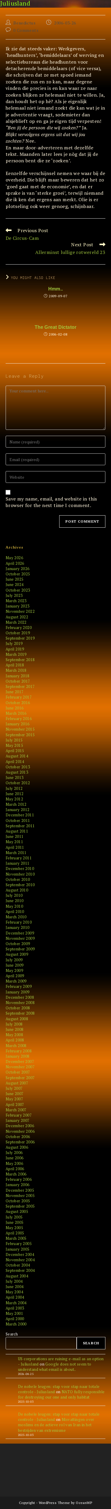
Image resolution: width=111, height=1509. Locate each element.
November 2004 (20, 1259)
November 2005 (20, 1195)
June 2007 (15, 1093)
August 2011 (17, 831)
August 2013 (17, 772)
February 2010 (19, 922)
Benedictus (24, 23)
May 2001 (14, 1313)
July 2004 (14, 1281)
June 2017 (15, 691)
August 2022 (17, 617)
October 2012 (18, 782)
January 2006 (18, 1184)
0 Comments (25, 30)
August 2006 (17, 1147)
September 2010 (20, 884)
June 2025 (15, 579)
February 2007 (19, 1115)
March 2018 (16, 670)
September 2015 (20, 734)
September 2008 (20, 1013)
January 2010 (18, 927)
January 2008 (18, 1056)
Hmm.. (55, 289)
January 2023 (18, 606)
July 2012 (14, 788)
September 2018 (20, 659)
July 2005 (14, 1217)
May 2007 (14, 1099)
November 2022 (20, 611)
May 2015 (14, 745)
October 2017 (18, 681)
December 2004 (20, 1254)
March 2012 (16, 804)
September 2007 (20, 1077)
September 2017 (20, 686)
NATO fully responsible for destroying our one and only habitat (61, 1394)
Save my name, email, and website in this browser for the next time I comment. (51, 502)
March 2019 (16, 654)
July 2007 (14, 1088)
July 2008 (14, 1024)
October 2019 (18, 632)
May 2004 (14, 1292)
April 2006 (15, 1168)
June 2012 (15, 793)
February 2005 (19, 1243)
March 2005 (16, 1238)
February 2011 (19, 858)
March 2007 (16, 1109)
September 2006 (20, 1142)
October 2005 (18, 1200)
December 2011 (20, 815)
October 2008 (18, 1008)
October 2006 (18, 1136)
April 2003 (15, 1308)
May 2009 (14, 970)
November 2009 (20, 938)
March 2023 (16, 600)
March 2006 (16, 1174)
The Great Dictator (56, 327)
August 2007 (17, 1083)
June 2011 (15, 836)
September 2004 (20, 1270)
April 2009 (15, 975)
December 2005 (20, 1190)
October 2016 (18, 702)
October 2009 (18, 943)
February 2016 (19, 718)
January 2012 (18, 809)
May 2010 (14, 906)
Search (12, 1334)
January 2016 (18, 724)
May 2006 (14, 1163)
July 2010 (14, 895)
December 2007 (20, 1061)
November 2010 (20, 874)
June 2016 (15, 708)
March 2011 (16, 852)
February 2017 (19, 697)
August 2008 (17, 1018)
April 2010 (15, 911)
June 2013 (15, 777)
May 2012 (14, 799)
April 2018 (15, 665)
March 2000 (16, 1324)
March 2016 (16, 713)
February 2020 (19, 627)
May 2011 (14, 841)
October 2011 (18, 820)
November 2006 (20, 1131)
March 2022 (16, 622)
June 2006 (15, 1157)
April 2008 (15, 1040)
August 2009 (17, 954)
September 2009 (20, 949)
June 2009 (15, 965)
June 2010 (15, 900)
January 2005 (18, 1249)
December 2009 (20, 933)
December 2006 (20, 1125)
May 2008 (14, 1034)
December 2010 (20, 868)
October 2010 (18, 879)
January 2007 (18, 1120)
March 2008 (16, 1045)
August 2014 (17, 756)
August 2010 (17, 890)
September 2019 (20, 638)
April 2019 (15, 649)
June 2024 (15, 584)
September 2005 (20, 1206)
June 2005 (15, 1222)
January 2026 (18, 568)
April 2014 (15, 761)
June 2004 (15, 1286)
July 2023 (14, 595)
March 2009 (16, 981)
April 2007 (15, 1104)
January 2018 (18, 675)
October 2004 (18, 1265)
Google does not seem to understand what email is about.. (54, 1366)
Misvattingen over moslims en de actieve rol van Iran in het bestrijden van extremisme (56, 1425)
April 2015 (15, 750)
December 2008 (20, 997)
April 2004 (15, 1297)
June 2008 (15, 1029)
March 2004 (16, 1302)
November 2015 (20, 729)
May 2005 (14, 1227)
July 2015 (14, 740)
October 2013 (18, 767)
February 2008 (19, 1051)
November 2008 (20, 1002)
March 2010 (16, 916)
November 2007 (20, 1066)
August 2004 (17, 1276)
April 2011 (15, 847)
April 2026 (15, 563)
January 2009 (18, 992)
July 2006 (14, 1152)
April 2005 (15, 1233)
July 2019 (14, 643)
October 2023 (18, 590)
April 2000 (15, 1318)
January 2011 (18, 863)
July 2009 (14, 959)
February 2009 (19, 986)
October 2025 (18, 574)
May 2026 (14, 557)
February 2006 (19, 1179)
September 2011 (20, 825)
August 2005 (17, 1211)
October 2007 (18, 1072)
